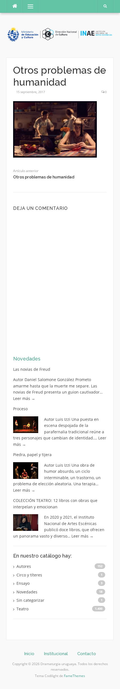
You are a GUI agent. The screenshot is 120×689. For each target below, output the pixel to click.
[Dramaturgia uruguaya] (59, 34)
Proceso (20, 408)
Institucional (56, 653)
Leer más (24, 398)
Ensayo (23, 583)
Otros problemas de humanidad (43, 177)
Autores (23, 566)
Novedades (26, 359)
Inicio (29, 653)
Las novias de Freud (31, 369)
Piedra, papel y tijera (32, 454)
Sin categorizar (30, 600)
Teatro (22, 608)
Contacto (86, 653)
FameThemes (74, 675)
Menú (28, 6)
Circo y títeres (29, 575)
